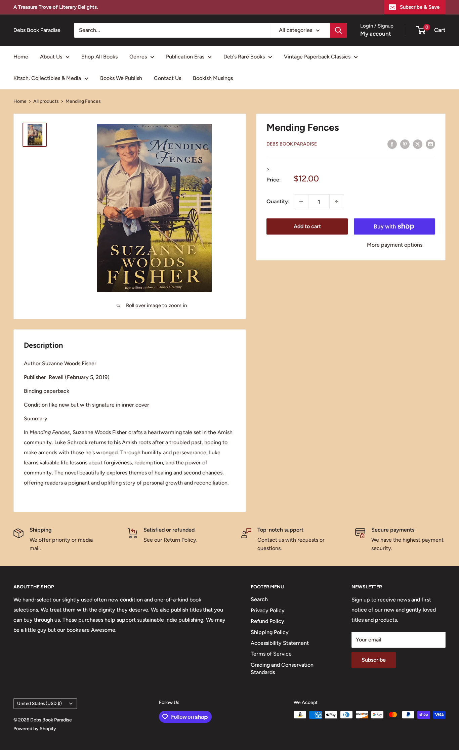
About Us (51, 56)
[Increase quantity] (337, 202)
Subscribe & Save (420, 7)
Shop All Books (99, 56)
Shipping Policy (270, 632)
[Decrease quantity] (301, 202)
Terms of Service (271, 654)
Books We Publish (121, 78)
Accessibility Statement (280, 643)
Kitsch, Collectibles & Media (47, 78)
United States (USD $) (39, 703)
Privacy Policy (268, 610)
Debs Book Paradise (291, 144)
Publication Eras (185, 56)
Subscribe (374, 660)
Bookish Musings (213, 78)
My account (375, 33)
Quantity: (278, 201)
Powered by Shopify (34, 729)
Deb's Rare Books (244, 56)
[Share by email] (430, 144)
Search (259, 599)
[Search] (338, 30)
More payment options (394, 245)
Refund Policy (267, 621)
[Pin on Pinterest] (405, 144)
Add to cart (307, 226)
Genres (138, 56)
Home (20, 56)
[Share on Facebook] (392, 144)
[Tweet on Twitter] (417, 144)
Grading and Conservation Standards (282, 668)
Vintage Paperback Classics (317, 56)
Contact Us (167, 78)
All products (46, 101)
